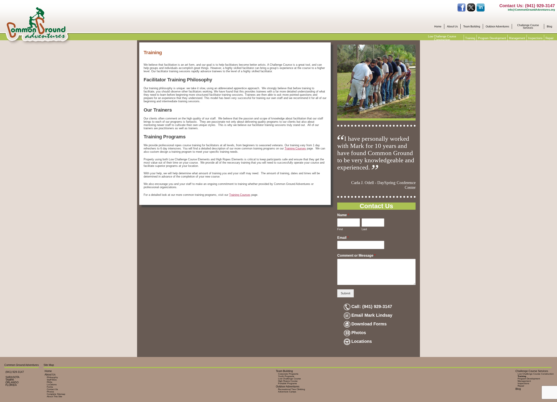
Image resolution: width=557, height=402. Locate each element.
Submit (345, 293)
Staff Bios (52, 380)
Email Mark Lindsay (371, 315)
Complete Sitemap (56, 394)
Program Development (492, 38)
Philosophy (52, 377)
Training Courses (295, 148)
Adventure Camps (287, 391)
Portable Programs (287, 383)
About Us (452, 26)
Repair (549, 38)
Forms (50, 387)
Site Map (49, 365)
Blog (549, 26)
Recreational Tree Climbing (291, 389)
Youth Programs (286, 376)
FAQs (49, 382)
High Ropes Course (288, 381)
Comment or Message (356, 255)
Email (343, 238)
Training (470, 38)
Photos (358, 332)
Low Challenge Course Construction (442, 38)
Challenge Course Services (528, 26)
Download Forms (369, 324)
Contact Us (52, 389)
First (340, 229)
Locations (361, 341)
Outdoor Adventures (497, 26)
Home (437, 26)
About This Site (54, 396)
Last (364, 229)
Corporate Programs (288, 374)
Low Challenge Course (289, 378)
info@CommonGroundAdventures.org (531, 9)
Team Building (471, 26)
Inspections (535, 38)
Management (517, 38)
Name (343, 215)
